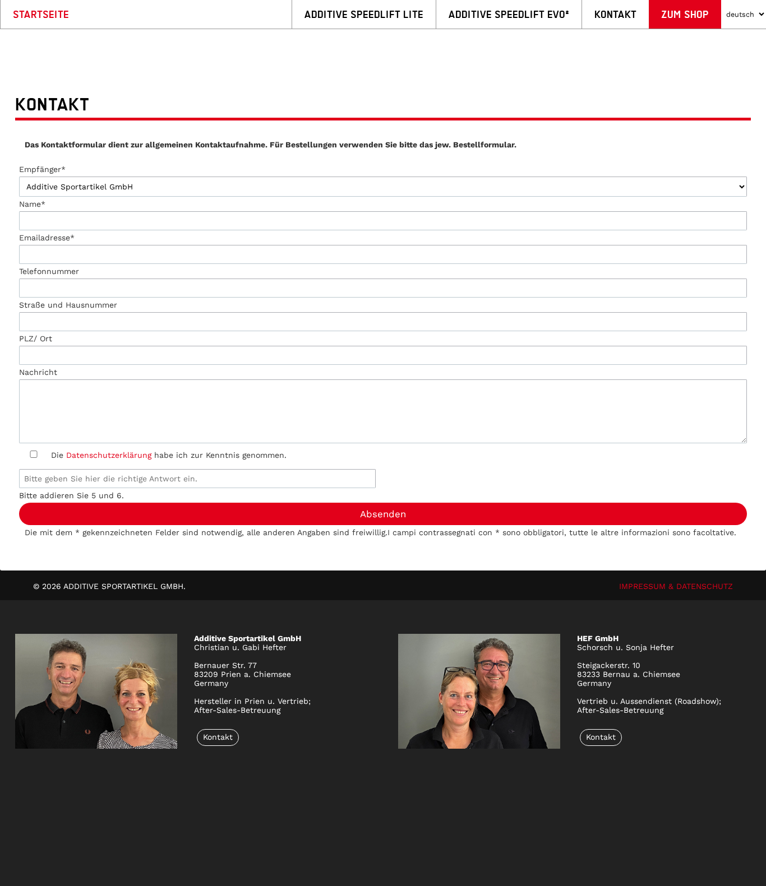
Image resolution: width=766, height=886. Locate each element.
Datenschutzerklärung (108, 455)
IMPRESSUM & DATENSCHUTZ (676, 586)
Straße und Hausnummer (68, 304)
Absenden (383, 513)
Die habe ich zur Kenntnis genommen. (169, 455)
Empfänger (42, 169)
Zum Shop (685, 14)
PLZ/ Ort (35, 338)
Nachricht (38, 372)
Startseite (41, 14)
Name (32, 204)
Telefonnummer (49, 271)
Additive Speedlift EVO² (509, 14)
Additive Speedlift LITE (363, 14)
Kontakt (615, 14)
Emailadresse (47, 237)
